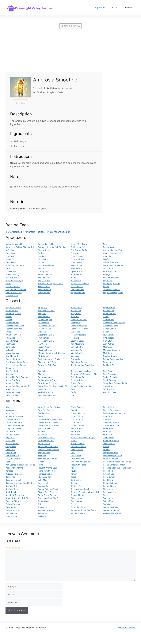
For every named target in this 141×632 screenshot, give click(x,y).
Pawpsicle (75, 359)
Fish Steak (75, 434)
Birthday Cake (109, 313)
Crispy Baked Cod (111, 425)
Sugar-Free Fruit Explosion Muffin (53, 386)
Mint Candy (108, 353)
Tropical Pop (108, 389)
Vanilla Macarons (45, 392)
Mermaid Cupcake (111, 350)
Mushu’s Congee (110, 458)
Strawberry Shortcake (48, 383)
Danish (106, 332)
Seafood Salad (109, 486)
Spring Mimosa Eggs (47, 380)
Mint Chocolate (12, 356)
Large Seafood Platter (113, 265)
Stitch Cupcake (110, 380)
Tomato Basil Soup (14, 292)
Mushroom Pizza (78, 458)
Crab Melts (10, 256)
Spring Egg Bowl (13, 380)
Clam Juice (10, 253)
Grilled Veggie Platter (15, 265)
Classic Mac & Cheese (48, 422)
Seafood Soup (12, 489)
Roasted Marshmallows (81, 371)
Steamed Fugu (77, 495)
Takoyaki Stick (77, 289)
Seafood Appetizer (111, 283)
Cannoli (9, 319)
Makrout (9, 350)
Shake (41, 374)
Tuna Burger (11, 507)
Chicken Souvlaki (78, 419)
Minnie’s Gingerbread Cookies (51, 353)
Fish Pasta (10, 431)
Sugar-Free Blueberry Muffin (18, 386)
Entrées (129, 7)
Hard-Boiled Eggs (46, 265)
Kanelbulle (10, 347)
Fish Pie (41, 431)
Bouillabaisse (44, 413)
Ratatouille (10, 477)
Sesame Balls (44, 286)
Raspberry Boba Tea (47, 365)
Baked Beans (76, 407)
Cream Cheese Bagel (15, 425)
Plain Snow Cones (79, 362)
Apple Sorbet (109, 307)
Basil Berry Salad (13, 313)
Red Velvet (43, 371)
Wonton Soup (11, 516)
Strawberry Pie (12, 383)
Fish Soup (42, 434)
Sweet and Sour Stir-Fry (48, 498)
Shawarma (108, 489)
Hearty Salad (44, 443)
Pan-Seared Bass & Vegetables (117, 462)
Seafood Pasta (44, 486)
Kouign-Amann (44, 347)
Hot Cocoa (10, 344)
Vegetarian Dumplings (113, 292)
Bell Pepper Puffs (78, 247)
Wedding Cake (109, 392)
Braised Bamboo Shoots (114, 413)
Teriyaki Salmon (13, 504)
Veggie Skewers (78, 513)
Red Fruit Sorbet (13, 371)
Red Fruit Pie (109, 365)
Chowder (107, 419)
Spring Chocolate (111, 377)
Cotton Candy (109, 329)
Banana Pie (76, 310)
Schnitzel (75, 483)
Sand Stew (108, 480)
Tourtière (107, 504)
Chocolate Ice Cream (15, 325)
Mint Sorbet (43, 356)
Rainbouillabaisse (45, 474)
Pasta (40, 465)
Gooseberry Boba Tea (48, 341)
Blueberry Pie (44, 316)
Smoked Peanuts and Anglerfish (85, 492)
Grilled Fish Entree (46, 440)
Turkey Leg (43, 507)
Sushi (105, 495)
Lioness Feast (77, 449)
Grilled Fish (10, 440)
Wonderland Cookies (47, 395)
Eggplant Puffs (77, 259)
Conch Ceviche (110, 253)
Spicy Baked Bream (47, 495)
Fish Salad (107, 431)
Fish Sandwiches (13, 434)
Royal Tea (107, 280)
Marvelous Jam (12, 455)
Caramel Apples (45, 319)
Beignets (42, 313)
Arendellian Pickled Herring (50, 244)
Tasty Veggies (77, 501)
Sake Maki (42, 480)
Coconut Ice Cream (79, 329)
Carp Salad (108, 416)
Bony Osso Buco (13, 413)
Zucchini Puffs (12, 295)
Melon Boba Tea (45, 350)
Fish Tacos (108, 434)
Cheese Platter (44, 250)
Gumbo (74, 440)
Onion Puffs (11, 271)
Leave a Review (70, 26)
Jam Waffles (108, 344)
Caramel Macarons (79, 319)
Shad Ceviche (77, 286)
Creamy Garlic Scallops (48, 425)
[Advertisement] (70, 50)
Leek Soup (10, 449)
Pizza (73, 468)
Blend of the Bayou (111, 410)
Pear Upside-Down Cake (17, 362)
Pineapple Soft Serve (47, 362)
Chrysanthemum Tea (112, 250)
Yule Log (74, 395)
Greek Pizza (108, 437)
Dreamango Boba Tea (48, 335)
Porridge (9, 471)
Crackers (42, 256)
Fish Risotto (76, 431)
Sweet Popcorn (110, 386)
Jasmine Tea (76, 265)
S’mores (9, 374)
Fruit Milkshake (110, 335)
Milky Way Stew (13, 458)
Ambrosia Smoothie (14, 244)
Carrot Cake (108, 319)
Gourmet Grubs (77, 341)
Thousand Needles (111, 289)
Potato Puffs (76, 274)
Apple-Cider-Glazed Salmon (50, 407)
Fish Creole (108, 428)
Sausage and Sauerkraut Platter (20, 483)
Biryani (74, 410)
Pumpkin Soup (44, 277)
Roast (73, 477)
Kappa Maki (11, 446)
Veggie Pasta (11, 513)
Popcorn (107, 362)
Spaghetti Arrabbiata (15, 495)
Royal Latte (76, 280)
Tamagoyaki (108, 498)
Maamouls (107, 347)
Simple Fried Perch (46, 492)
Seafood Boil (11, 486)
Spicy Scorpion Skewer (16, 289)
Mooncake (75, 356)
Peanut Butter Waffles (113, 359)
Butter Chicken (77, 416)
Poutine (74, 471)
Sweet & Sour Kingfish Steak (18, 498)
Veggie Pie (43, 513)
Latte (8, 268)
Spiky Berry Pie (77, 377)
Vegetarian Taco (45, 510)
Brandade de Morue (14, 416)
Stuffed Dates (77, 383)
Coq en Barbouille (111, 422)
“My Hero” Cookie (13, 307)
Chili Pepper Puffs (79, 250)
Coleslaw (75, 253)
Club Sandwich (77, 422)
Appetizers (100, 7)
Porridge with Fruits (46, 471)
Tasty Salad (43, 501)
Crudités (107, 256)
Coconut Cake (44, 329)
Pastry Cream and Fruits (49, 359)
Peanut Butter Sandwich (114, 465)
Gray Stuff (107, 341)
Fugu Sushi (10, 437)
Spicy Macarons (45, 377)
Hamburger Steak (111, 440)
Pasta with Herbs (78, 465)
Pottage (106, 274)
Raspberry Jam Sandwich (82, 365)
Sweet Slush (11, 389)
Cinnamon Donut (110, 325)
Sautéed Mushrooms (80, 283)
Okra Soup (108, 268)
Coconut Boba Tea (14, 329)
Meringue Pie (76, 350)
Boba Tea (75, 316)
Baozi (105, 244)
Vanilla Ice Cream (13, 392)
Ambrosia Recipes (35, 231)
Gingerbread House (112, 338)
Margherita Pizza (110, 452)
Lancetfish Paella (78, 446)
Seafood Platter (13, 286)
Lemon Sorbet (77, 347)
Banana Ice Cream (46, 310)
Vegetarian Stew (13, 510)
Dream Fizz (11, 259)
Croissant (42, 332)
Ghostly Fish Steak (46, 437)
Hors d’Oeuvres (78, 443)
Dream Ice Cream (13, 335)
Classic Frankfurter (14, 422)
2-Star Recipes (14, 231)
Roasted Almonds (111, 277)
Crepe (8, 332)
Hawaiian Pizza (12, 443)
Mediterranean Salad (112, 455)
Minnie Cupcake (13, 353)
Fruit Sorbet (43, 338)
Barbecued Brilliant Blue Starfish (20, 247)
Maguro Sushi (44, 452)
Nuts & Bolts (76, 268)
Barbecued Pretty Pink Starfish (52, 247)
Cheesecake (43, 322)
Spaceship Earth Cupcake (17, 377)
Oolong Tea (43, 271)
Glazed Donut (12, 341)
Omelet (41, 462)
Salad (8, 283)
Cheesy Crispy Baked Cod (50, 419)
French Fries (11, 262)
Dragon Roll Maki (13, 428)
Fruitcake (75, 338)
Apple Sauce (76, 307)
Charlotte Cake (12, 322)
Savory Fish (43, 483)
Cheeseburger (12, 419)
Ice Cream (42, 344)
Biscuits (9, 316)
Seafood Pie (76, 486)
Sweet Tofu (43, 389)
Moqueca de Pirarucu (47, 458)
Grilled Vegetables (111, 262)
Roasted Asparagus (14, 280)
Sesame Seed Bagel (80, 489)
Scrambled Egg (110, 483)
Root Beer (107, 371)
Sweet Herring (44, 289)
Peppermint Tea (110, 271)
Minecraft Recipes (126, 627)
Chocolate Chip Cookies (114, 322)
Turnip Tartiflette (78, 507)
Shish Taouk (11, 492)
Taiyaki (74, 389)
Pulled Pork (108, 471)
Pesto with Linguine (14, 468)
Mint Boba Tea (77, 353)
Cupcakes (75, 332)
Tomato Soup (44, 292)
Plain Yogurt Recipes (58, 231)
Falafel (106, 259)
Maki (73, 452)
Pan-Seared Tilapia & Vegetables (20, 465)
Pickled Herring (12, 274)
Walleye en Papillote (112, 513)
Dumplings (43, 259)
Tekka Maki (108, 501)
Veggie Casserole (111, 510)
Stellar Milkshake (78, 380)
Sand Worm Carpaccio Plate (50, 283)
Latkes (106, 446)
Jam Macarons (77, 344)
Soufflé (106, 286)
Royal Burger (109, 477)
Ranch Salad (108, 474)
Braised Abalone (78, 413)
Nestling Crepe (110, 356)
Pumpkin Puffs (12, 277)
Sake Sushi (76, 480)
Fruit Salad (10, 338)
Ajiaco (8, 407)
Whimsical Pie (12, 395)
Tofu (40, 504)
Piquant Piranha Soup (47, 468)
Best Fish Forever (45, 410)
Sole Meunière (109, 492)
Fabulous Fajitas (45, 428)
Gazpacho (42, 262)
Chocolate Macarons (47, 325)
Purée (73, 277)
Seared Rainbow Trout (48, 489)
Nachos (9, 462)
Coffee (41, 253)
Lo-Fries (106, 449)
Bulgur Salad (109, 247)
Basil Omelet (11, 410)
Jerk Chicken (109, 443)
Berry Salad (76, 313)
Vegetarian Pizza (110, 507)
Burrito (41, 416)
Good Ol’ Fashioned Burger (83, 437)
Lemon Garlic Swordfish (48, 449)
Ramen (74, 474)
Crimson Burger (78, 425)
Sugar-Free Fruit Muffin (81, 386)
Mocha (41, 268)
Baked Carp (108, 407)
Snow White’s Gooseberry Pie (84, 374)
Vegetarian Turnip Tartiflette (83, 510)
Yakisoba (42, 516)
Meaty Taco (76, 455)
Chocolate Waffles (79, 325)
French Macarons (78, 335)
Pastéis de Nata (13, 359)
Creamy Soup (77, 256)
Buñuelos (10, 250)
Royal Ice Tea (44, 280)
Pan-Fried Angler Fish (80, 462)
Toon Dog (75, 504)
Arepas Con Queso (79, 244)
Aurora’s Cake (12, 310)
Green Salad (76, 262)
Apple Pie (42, 307)
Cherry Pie (75, 322)
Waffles (74, 392)
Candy (106, 316)
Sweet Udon (76, 498)
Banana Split (108, 310)
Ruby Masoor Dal (13, 480)
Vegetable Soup (78, 292)
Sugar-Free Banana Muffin (115, 383)
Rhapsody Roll (44, 477)
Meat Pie (42, 455)
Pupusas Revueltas (14, 474)
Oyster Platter (77, 271)
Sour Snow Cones (111, 374)
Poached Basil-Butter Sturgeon (117, 468)
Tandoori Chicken (13, 501)
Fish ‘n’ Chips (76, 428)
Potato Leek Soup (46, 274)
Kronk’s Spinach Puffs (48, 446)
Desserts (115, 7)
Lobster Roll (11, 452)
